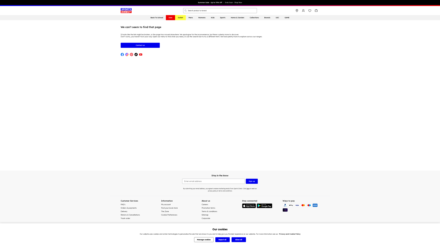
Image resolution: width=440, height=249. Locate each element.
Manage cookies (204, 240)
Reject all (222, 240)
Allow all (238, 240)
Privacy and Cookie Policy (289, 234)
